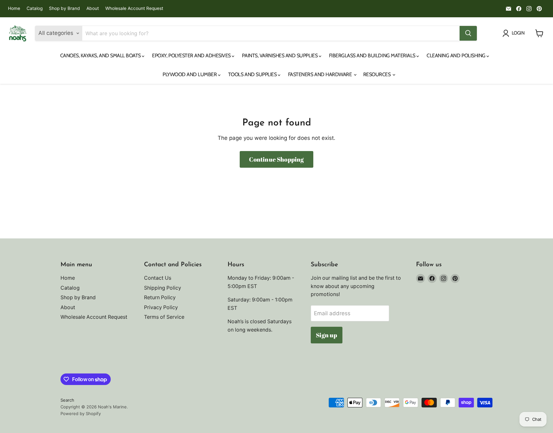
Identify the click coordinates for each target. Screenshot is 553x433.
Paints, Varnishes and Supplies (280, 55)
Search (67, 400)
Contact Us (157, 278)
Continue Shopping (276, 159)
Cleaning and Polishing (456, 55)
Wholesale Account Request (134, 8)
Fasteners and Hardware (320, 74)
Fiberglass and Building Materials (373, 55)
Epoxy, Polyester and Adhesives (192, 55)
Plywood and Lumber (190, 74)
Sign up (326, 335)
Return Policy (160, 297)
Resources (377, 74)
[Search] (468, 33)
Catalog (35, 8)
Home (14, 8)
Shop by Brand (64, 8)
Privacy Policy (161, 307)
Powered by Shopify (80, 413)
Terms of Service (164, 317)
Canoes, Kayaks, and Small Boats (101, 55)
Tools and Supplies (253, 74)
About (92, 8)
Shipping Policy (162, 288)
